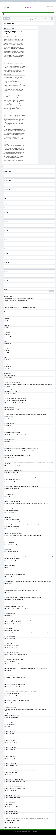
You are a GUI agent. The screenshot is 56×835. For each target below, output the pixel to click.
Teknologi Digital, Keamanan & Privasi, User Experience (15, 781)
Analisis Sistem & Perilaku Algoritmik (12, 386)
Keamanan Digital (8, 517)
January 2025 (7, 361)
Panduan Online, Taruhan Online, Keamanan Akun (14, 599)
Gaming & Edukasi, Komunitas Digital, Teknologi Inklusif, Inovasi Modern (18, 459)
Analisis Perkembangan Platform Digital (12, 382)
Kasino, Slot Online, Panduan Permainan (12, 501)
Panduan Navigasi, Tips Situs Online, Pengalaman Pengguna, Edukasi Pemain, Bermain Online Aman (23, 597)
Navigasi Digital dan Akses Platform (11, 560)
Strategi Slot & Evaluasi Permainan (11, 717)
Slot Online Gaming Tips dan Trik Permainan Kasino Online (15, 684)
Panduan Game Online (9, 592)
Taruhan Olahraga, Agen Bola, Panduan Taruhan (13, 722)
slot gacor (7, 185)
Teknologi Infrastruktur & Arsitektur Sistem (13, 793)
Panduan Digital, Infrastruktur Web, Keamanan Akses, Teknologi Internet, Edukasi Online (21, 590)
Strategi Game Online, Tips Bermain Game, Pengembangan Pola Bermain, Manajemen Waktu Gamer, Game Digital (25, 713)
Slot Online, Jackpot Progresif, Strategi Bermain (13, 686)
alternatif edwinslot (8, 377)
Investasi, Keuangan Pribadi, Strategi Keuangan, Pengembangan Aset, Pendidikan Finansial (21, 486)
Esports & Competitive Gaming (10, 430)
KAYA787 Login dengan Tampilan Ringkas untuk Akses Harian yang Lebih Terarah (20, 307)
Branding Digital (8, 395)
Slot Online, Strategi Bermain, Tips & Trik (12, 698)
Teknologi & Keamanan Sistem (10, 749)
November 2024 (8, 366)
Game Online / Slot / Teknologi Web (11, 443)
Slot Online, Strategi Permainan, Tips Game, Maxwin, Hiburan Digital (17, 700)
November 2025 (8, 339)
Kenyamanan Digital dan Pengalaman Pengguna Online (15, 530)
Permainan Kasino (8, 643)
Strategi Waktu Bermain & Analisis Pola (12, 719)
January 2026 (7, 334)
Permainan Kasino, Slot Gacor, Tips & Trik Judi (13, 645)
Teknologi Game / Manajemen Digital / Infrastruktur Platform (16, 788)
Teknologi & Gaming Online (10, 738)
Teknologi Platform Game (9, 804)
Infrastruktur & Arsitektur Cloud (10, 481)
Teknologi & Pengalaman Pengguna (11, 758)
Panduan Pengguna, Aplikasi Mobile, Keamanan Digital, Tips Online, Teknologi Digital (20, 608)
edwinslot (7, 418)
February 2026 (7, 332)
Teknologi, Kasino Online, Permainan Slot (12, 815)
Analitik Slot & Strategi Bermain (11, 391)
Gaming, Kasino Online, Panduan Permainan (13, 465)
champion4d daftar (19, 49)
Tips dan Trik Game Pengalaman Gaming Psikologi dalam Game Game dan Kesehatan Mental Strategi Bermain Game (26, 818)
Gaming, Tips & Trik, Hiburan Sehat (11, 472)
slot (6, 203)
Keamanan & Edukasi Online (10, 505)
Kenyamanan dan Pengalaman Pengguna (12, 528)
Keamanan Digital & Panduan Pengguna (12, 519)
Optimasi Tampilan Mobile (10, 565)
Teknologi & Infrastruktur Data (10, 740)
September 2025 (8, 343)
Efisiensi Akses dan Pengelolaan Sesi (12, 427)
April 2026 (7, 327)
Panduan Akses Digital (9, 572)
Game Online (7, 441)
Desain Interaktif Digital (9, 407)
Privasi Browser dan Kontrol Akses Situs (12, 663)
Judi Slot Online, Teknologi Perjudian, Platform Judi (14, 490)
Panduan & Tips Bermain (9, 569)
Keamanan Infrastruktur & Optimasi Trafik (12, 521)
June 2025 (7, 350)
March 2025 (7, 357)
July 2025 (7, 348)
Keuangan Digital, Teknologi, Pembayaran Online (14, 537)
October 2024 (7, 368)
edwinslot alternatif (8, 421)
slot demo (7, 235)
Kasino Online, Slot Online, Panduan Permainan (13, 499)
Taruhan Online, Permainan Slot (10, 724)
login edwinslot (8, 549)
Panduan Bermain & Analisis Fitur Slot (12, 585)
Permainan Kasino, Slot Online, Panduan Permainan (14, 647)
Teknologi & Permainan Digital (10, 763)
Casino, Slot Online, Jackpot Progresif (12, 405)
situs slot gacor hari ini (9, 266)
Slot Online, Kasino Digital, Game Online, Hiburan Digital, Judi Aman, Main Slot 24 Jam (20, 691)
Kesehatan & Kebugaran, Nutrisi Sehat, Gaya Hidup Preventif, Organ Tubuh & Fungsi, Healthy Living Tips (23, 535)
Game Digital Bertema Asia (10, 439)
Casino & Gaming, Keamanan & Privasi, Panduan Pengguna (15, 398)
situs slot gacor (8, 189)
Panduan (6, 567)
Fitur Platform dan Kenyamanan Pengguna (12, 432)
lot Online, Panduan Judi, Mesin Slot (11, 551)
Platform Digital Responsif (10, 661)
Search (5, 289)
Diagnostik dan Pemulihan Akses (11, 411)
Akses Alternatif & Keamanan (10, 375)
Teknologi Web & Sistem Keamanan (11, 813)
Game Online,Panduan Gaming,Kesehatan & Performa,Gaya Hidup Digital (18, 455)
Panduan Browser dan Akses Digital (11, 588)
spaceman (7, 262)
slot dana (6, 248)
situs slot (7, 221)
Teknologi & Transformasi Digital (11, 765)
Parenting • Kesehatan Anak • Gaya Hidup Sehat (13, 623)
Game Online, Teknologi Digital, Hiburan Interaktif (14, 453)
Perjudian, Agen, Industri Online (10, 638)
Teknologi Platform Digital (10, 802)
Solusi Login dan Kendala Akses (11, 702)
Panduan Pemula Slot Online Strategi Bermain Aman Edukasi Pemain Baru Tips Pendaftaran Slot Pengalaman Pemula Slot (27, 604)
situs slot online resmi (9, 675)
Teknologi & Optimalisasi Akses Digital (12, 754)
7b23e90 (6, 34)
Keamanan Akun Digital (9, 512)
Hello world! (18, 314)
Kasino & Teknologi (8, 496)
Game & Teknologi (8, 437)
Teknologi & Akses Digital (9, 729)
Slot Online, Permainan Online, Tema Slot (12, 695)
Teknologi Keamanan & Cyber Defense (12, 795)
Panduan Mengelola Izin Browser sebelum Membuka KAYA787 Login (35, 1)
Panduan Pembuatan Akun (10, 601)
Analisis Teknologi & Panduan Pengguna (12, 389)
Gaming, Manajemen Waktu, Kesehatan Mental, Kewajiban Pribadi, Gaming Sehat (19, 468)
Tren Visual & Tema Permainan (10, 822)
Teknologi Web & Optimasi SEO (10, 809)
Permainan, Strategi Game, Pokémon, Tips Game (14, 659)
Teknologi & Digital (8, 735)
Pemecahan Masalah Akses (10, 625)
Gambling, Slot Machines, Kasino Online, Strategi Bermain (15, 434)
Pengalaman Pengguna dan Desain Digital (12, 630)
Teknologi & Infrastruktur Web (10, 745)
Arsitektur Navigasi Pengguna (10, 393)
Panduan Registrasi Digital (10, 613)
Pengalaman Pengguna (9, 628)
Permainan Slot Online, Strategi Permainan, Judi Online (15, 656)
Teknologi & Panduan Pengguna (11, 756)
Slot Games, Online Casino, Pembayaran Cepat (13, 682)
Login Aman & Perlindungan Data (11, 546)
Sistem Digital (7, 672)
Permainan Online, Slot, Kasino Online (12, 652)
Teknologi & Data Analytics (10, 731)
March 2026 (7, 329)
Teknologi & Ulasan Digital (10, 767)
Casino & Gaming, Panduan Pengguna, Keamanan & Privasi (15, 400)
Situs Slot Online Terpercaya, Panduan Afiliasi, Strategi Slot (16, 677)
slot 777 (6, 216)
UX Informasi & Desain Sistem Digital (12, 827)
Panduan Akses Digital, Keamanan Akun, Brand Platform (15, 574)
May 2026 (7, 325)
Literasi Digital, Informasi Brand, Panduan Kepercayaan (15, 544)
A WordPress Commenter (10, 314)
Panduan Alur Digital (8, 583)
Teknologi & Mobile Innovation (10, 751)
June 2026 (7, 323)
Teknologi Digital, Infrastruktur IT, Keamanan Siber (14, 779)
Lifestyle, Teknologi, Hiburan (10, 540)
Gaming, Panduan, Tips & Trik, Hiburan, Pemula (13, 470)
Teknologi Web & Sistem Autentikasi (11, 811)
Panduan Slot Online (8, 615)
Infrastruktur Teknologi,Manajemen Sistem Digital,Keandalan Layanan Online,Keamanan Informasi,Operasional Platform (27, 484)
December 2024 (8, 364)
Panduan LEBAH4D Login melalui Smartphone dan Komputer (16, 300)
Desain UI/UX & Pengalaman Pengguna (12, 409)
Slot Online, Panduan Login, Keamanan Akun (13, 693)
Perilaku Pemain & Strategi (10, 636)
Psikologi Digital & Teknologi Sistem (11, 666)
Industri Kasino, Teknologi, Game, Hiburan (12, 479)
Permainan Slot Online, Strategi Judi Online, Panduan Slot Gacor (16, 654)
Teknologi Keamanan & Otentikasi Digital (12, 799)
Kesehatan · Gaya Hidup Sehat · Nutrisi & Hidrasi (14, 533)
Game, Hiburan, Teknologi (9, 457)
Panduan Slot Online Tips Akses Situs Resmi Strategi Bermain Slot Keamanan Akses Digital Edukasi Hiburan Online (26, 617)
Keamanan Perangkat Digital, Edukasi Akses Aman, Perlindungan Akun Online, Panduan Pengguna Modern (24, 524)
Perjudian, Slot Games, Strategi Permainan (12, 640)
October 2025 (7, 341)
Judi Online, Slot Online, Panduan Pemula (12, 488)
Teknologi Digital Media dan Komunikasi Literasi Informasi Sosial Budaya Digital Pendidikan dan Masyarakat (25, 777)
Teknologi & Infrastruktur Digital (11, 742)
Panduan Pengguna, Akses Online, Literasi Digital (14, 606)
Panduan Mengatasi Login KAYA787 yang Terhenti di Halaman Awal (32, 18)
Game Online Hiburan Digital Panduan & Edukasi (14, 446)
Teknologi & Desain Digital (10, 733)
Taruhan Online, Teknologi (9, 726)
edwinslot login (8, 425)
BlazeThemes (17, 832)
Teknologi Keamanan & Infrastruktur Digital (13, 797)
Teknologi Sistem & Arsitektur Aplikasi (12, 806)
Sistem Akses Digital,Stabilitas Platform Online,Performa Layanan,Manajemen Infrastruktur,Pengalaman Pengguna (26, 668)
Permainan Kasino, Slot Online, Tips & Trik (12, 650)
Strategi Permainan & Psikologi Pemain (12, 715)
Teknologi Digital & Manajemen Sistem (12, 774)
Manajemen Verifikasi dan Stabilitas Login (12, 558)
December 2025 (8, 336)
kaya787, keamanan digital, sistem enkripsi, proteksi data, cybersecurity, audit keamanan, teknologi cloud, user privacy (26, 503)
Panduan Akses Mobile (9, 576)
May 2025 (7, 352)
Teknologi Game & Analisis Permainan (12, 790)
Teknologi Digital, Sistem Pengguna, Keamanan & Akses (15, 786)
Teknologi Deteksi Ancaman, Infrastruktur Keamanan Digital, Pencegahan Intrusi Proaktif (21, 770)
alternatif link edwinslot (9, 379)
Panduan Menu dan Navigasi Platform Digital (13, 595)
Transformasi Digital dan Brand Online (12, 820)
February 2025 (7, 359)
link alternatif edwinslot (9, 542)
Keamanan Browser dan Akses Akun (11, 515)
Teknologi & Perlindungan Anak (10, 761)
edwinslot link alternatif (9, 423)
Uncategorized (7, 825)
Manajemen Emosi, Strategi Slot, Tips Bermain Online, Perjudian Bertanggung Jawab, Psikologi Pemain (23, 553)
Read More (5, 162)
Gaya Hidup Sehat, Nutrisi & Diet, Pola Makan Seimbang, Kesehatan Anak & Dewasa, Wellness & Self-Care (24, 477)
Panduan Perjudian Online (9, 611)
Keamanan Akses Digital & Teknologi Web (12, 508)
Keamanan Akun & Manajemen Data (11, 510)
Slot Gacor (7, 198)
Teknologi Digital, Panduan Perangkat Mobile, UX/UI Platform (16, 783)
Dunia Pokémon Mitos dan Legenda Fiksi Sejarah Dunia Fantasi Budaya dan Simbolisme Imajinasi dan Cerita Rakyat (26, 414)
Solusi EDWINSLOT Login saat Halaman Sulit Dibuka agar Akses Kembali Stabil (19, 298)
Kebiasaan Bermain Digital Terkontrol (12, 526)
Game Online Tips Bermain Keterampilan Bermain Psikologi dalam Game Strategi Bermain (21, 448)
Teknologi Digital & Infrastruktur (11, 772)
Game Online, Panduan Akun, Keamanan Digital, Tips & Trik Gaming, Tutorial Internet (20, 450)
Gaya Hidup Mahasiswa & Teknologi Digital (13, 474)
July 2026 (7, 320)
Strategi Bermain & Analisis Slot (11, 707)
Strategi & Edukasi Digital (9, 704)
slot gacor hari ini (8, 276)
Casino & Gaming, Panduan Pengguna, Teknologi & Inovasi (15, 402)
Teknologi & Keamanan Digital (10, 747)
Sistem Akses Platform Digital (10, 670)
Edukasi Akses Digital (9, 416)
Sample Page (26, 14)
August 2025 (7, 345)
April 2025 (7, 355)
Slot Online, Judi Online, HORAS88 (11, 688)
